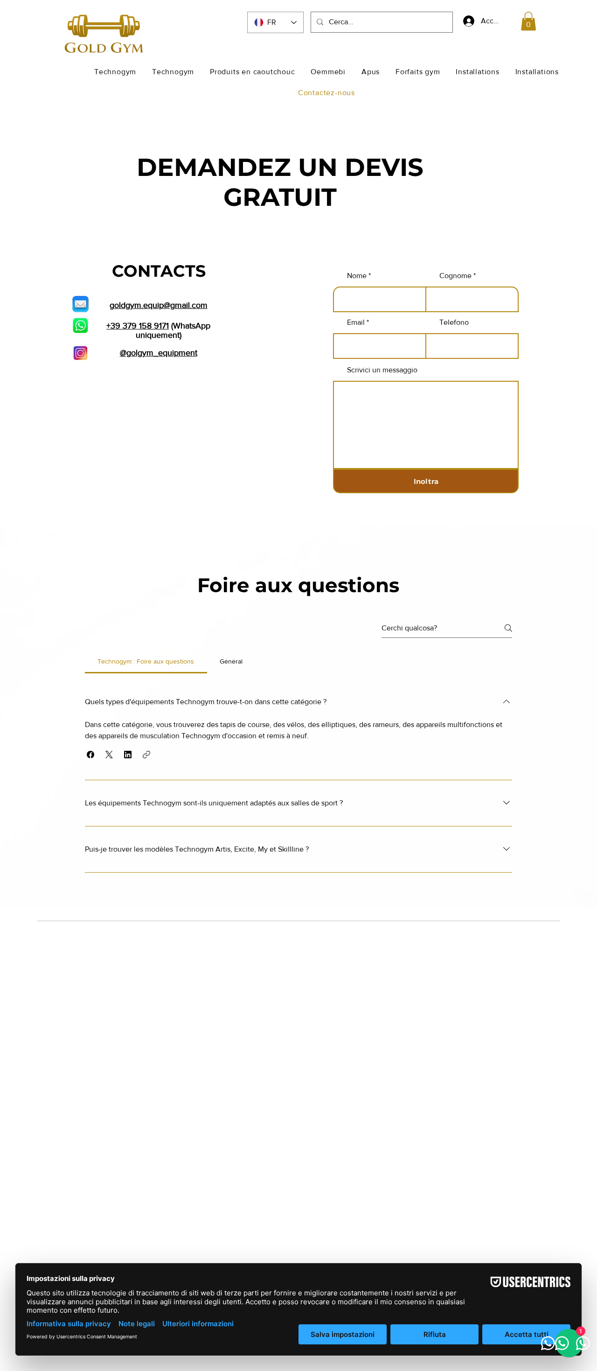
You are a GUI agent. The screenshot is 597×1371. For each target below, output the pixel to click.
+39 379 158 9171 (137, 325)
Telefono (454, 322)
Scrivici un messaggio (382, 370)
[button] (528, 21)
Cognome (455, 276)
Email (356, 322)
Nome (357, 276)
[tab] (146, 661)
